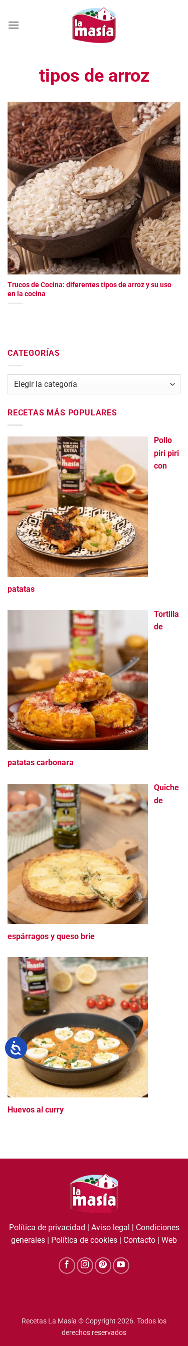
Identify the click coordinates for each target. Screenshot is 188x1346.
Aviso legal (110, 1227)
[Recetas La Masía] (94, 25)
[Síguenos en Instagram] (85, 1265)
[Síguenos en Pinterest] (103, 1265)
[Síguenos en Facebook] (67, 1265)
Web (169, 1240)
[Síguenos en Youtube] (121, 1265)
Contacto (139, 1240)
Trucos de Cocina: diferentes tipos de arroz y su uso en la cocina (89, 289)
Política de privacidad (47, 1227)
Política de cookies (84, 1240)
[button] (14, 25)
